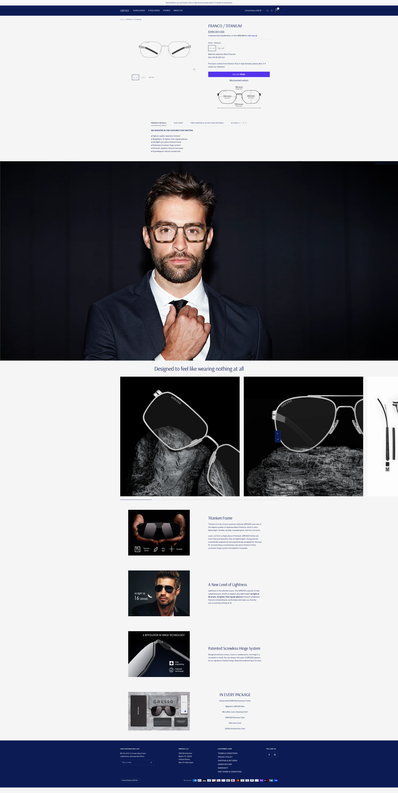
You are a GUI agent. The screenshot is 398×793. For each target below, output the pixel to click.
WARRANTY (223, 768)
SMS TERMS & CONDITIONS (230, 772)
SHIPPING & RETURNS (227, 761)
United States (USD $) (253, 11)
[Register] (151, 762)
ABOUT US (178, 10)
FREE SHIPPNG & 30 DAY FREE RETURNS (207, 123)
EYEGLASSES (154, 10)
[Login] (272, 11)
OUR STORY (178, 123)
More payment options (239, 80)
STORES (166, 10)
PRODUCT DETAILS (158, 123)
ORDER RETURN (225, 764)
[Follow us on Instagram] (275, 755)
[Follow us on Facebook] (269, 755)
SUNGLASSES (139, 10)
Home (122, 19)
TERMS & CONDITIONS (227, 753)
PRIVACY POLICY (225, 757)
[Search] (267, 11)
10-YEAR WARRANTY (239, 123)
